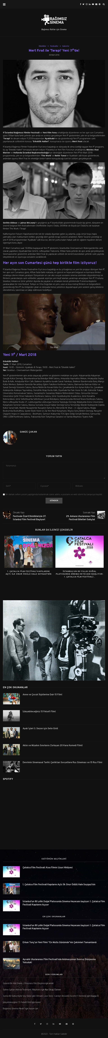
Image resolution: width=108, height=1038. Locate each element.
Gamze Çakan (28, 432)
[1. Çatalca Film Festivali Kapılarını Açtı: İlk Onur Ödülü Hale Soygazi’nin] (28, 552)
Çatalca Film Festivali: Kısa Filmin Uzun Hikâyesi (48, 867)
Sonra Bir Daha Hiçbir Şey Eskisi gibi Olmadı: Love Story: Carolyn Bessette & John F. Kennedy (44, 996)
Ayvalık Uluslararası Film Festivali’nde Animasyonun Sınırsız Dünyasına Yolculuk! (59, 961)
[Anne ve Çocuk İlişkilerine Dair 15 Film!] (11, 698)
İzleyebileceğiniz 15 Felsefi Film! (39, 711)
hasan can (33, 1008)
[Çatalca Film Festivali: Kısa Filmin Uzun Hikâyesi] (11, 871)
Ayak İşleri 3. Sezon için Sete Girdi (40, 728)
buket (38, 1002)
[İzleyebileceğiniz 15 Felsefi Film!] (11, 715)
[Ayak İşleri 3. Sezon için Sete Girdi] (11, 732)
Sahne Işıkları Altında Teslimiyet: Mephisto (22, 989)
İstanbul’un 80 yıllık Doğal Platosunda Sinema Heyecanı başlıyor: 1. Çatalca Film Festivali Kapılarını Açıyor (64, 903)
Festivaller (54, 46)
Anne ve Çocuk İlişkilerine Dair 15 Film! (42, 694)
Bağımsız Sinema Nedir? (14, 1008)
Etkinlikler (42, 46)
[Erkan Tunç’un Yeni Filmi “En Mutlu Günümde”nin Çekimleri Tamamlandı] (11, 946)
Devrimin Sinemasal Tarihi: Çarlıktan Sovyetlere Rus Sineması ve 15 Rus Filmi (62, 762)
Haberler (65, 46)
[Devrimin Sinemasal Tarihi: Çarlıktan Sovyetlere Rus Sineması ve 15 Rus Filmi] (11, 766)
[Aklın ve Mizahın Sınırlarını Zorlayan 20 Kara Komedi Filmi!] (11, 749)
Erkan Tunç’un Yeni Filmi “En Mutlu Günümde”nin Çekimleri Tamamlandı (60, 942)
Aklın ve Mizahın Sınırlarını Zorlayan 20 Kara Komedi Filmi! (53, 745)
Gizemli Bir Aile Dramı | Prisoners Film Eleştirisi (24, 983)
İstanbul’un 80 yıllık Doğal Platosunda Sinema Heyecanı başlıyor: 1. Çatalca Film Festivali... (79, 574)
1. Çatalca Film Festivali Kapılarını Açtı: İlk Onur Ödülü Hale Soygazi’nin (59, 884)
